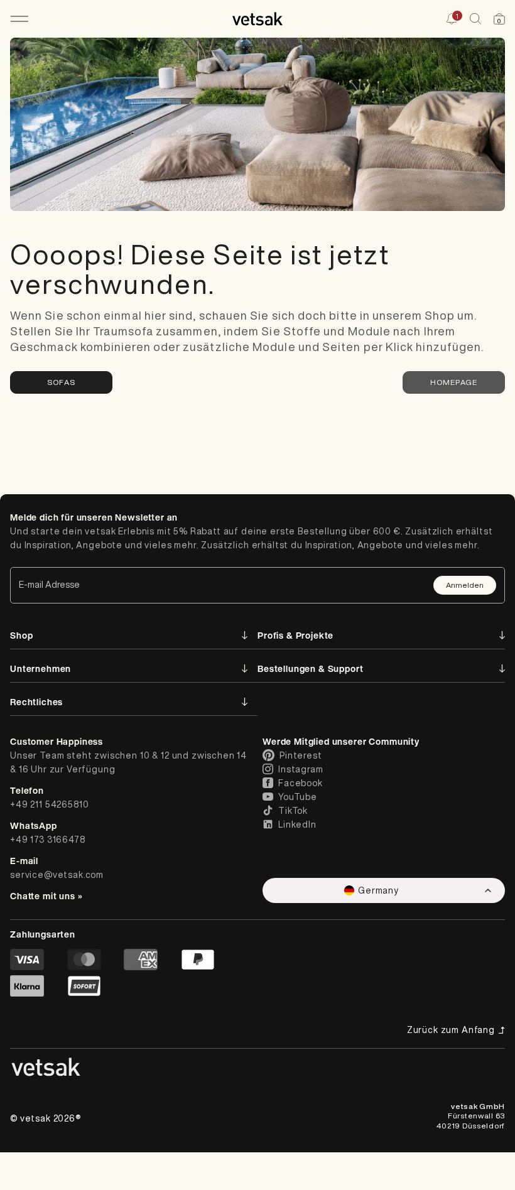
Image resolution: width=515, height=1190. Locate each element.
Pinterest (300, 755)
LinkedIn (297, 824)
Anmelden (465, 585)
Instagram (300, 769)
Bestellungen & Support (310, 668)
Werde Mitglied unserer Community (341, 741)
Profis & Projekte (295, 635)
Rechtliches (36, 701)
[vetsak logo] (257, 18)
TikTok (293, 810)
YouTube (297, 796)
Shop (21, 635)
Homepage (454, 382)
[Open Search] (475, 18)
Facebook (300, 783)
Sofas (61, 382)
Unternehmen (40, 668)
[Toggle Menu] (19, 19)
